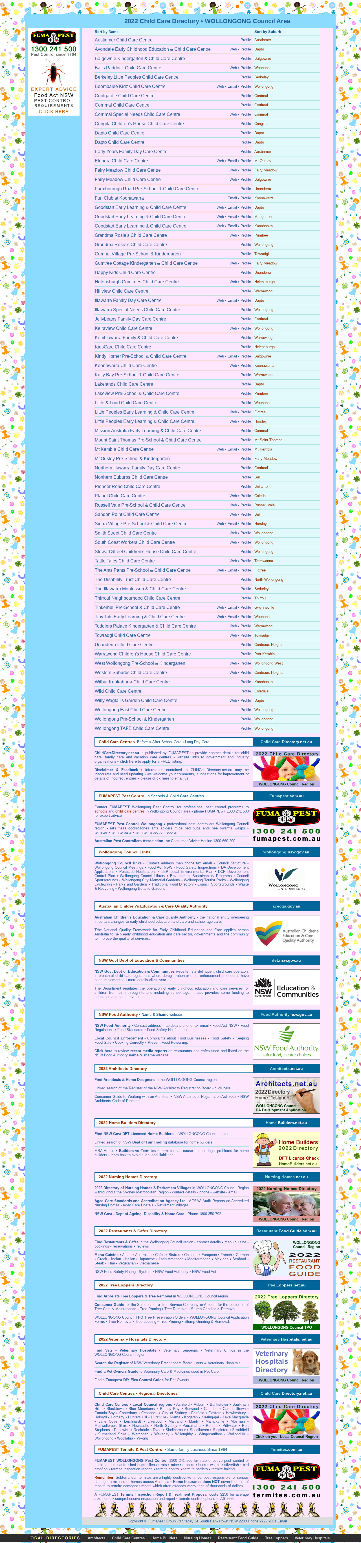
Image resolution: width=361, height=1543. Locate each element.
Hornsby (117, 1417)
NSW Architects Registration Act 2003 (205, 1096)
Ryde (157, 1430)
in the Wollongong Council (143, 1242)
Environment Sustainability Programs (201, 876)
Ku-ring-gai (210, 1417)
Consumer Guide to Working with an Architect (132, 1096)
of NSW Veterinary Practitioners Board (143, 1363)
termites (144, 1477)
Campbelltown (234, 1409)
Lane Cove (107, 1421)
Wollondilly (236, 1434)
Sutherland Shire (112, 1434)
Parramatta (191, 1425)
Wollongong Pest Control (153, 807)
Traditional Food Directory (172, 884)
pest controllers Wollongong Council (218, 824)
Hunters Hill (137, 1417)
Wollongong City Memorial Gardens (151, 880)
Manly (194, 1421)
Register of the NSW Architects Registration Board (170, 1088)
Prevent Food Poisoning (167, 1042)
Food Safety (221, 1038)
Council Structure (231, 863)
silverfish (231, 1465)
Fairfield (197, 1413)
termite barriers (195, 1469)
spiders (188, 1465)
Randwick (122, 1430)
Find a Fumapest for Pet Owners (141, 1380)
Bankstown (219, 1404)
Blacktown (115, 1409)
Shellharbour (176, 1430)
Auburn (199, 1404)
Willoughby (184, 1434)
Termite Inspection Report (143, 1494)
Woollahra (125, 1438)
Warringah (140, 1434)
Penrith (211, 1425)
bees (202, 1465)
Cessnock (149, 1413)
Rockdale (141, 1430)
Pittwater (230, 1425)
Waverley (162, 1434)
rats (164, 1465)
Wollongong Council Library (142, 876)
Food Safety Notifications (167, 1030)
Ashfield (183, 1404)
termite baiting (223, 1469)
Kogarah (191, 1417)
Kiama (175, 1417)
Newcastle (140, 1425)
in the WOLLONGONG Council (155, 1080)
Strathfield (240, 1430)
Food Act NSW (224, 1025)
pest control (234, 1460)
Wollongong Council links (118, 863)
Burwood (192, 1409)
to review (130, 1051)
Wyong (142, 1438)
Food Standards (130, 1030)
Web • (221, 86)
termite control (168, 1469)
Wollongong (103, 1438)
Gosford (214, 1413)
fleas (153, 1465)
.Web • (233, 49)
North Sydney (165, 1425)
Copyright (135, 1521)
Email (282, 1521)
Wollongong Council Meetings (118, 867)
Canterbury (128, 1413)
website (162, 1014)
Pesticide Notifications (138, 871)
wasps (215, 1465)
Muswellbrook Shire (110, 1425)
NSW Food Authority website (131, 1055)
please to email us (164, 778)
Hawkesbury (236, 1413)
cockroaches (104, 1465)
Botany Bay (170, 1409)
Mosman (238, 1421)
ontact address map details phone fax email (173, 1025)
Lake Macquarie (236, 1417)
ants (122, 1465)
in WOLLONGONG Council (183, 1134)
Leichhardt (132, 1421)
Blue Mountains (142, 1409)
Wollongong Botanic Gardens (141, 888)
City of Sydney (174, 1413)
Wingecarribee (210, 1434)
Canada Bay (104, 1413)
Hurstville (158, 1417)
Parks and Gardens (132, 884)
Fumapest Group (162, 1521)
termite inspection (125, 1469)
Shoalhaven (199, 1430)
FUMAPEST (108, 1494)
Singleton (220, 1430)
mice (175, 1465)
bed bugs (137, 1465)
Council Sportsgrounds (215, 884)
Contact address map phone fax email (179, 863)
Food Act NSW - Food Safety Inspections (182, 867)
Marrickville (215, 1421)
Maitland (175, 1421)
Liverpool (155, 1421)
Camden (210, 1409)
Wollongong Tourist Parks (205, 880)
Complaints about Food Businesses (176, 1038)
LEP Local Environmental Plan (187, 871)
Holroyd (100, 1417)
